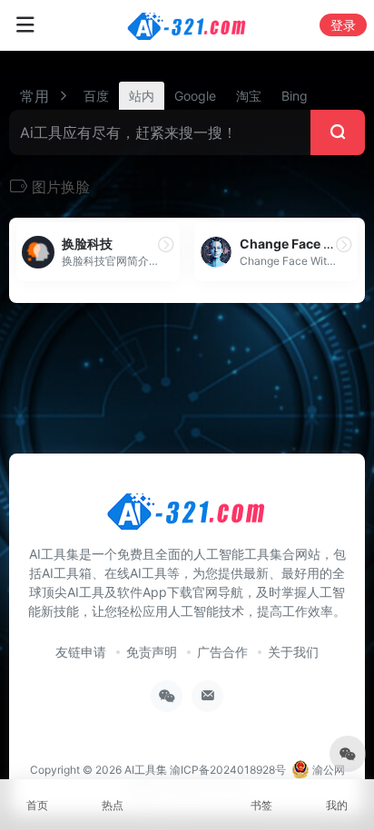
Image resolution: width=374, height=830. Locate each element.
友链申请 (80, 651)
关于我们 (293, 651)
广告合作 (222, 651)
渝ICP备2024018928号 (228, 769)
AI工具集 (145, 769)
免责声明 (151, 651)
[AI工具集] (187, 25)
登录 (343, 25)
